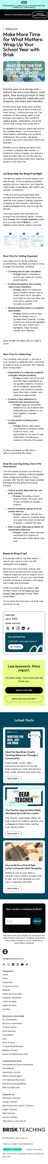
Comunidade (8, 1035)
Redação (6, 990)
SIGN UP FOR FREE (24, 690)
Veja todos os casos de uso (14, 1121)
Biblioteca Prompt (10, 1050)
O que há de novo (10, 986)
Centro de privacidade (12, 994)
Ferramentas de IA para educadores (18, 1064)
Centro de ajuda (9, 1001)
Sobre (5, 975)
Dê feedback (8, 1068)
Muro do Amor (9, 1042)
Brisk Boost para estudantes (14, 1084)
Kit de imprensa (9, 1031)
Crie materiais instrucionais (14, 1080)
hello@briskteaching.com (13, 959)
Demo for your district (24, 699)
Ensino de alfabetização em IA (15, 1054)
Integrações (8, 982)
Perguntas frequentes (12, 998)
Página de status (10, 1005)
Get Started (15, 647)
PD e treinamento (10, 1019)
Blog (4, 1039)
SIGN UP (37, 921)
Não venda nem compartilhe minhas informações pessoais (23, 1155)
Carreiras (6, 1009)
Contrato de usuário (33, 1149)
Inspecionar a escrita (11, 1072)
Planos (5, 978)
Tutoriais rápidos (10, 1027)
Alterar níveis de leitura (12, 1076)
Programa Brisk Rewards (13, 1046)
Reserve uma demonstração (18, 15)
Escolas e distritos (10, 1117)
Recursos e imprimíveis (12, 1023)
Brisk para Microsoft (11, 1087)
